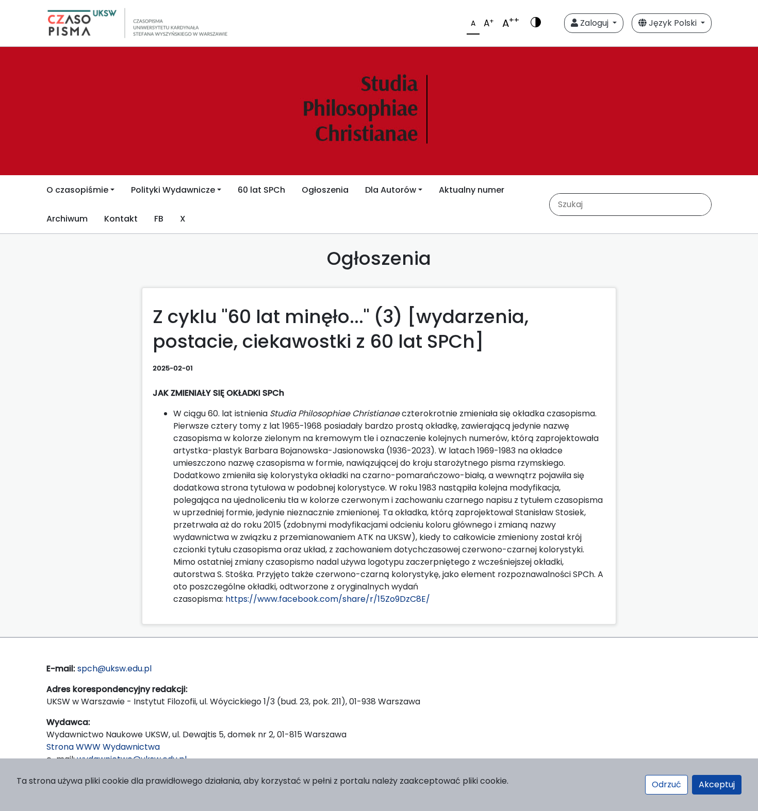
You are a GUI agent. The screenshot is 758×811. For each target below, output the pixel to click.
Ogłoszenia (325, 190)
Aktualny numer (471, 190)
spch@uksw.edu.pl (114, 668)
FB (158, 219)
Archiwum (67, 219)
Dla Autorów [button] (390, 190)
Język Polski (673, 23)
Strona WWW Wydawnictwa (103, 747)
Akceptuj (717, 784)
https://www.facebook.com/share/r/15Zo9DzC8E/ (327, 599)
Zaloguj (594, 23)
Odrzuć (666, 784)
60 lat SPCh (261, 190)
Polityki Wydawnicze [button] (173, 190)
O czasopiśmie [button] (77, 190)
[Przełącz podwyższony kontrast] (535, 23)
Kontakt (121, 219)
